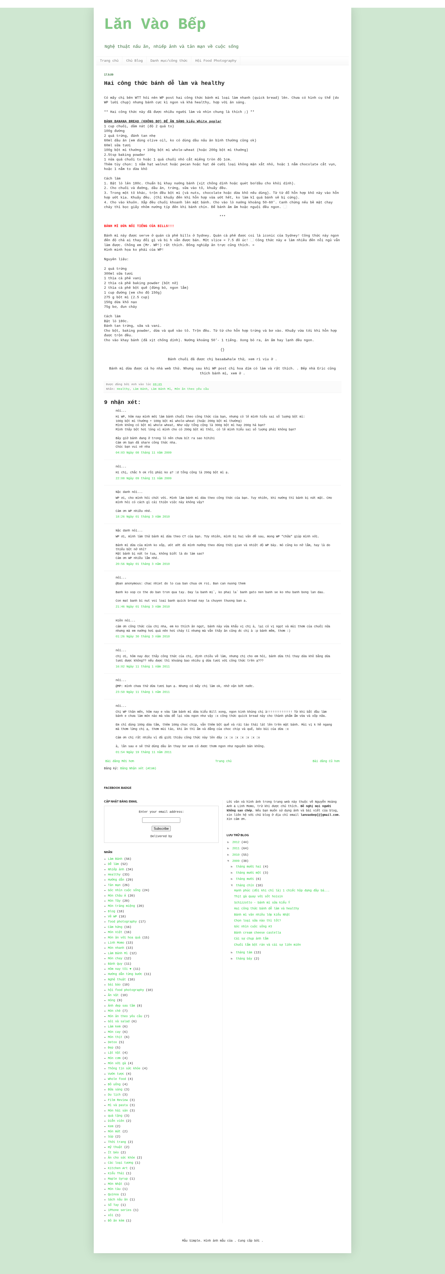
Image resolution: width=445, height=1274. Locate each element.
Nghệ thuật (117, 979)
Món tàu (114, 1189)
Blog (111, 911)
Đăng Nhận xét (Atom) (138, 768)
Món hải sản (118, 1111)
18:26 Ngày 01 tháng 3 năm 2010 (143, 517)
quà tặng (115, 1116)
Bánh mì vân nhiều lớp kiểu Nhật (262, 915)
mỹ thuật (115, 1147)
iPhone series (119, 1210)
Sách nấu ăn (118, 1199)
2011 (235, 848)
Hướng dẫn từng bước (125, 974)
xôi (110, 1215)
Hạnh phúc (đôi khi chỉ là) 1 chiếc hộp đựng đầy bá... (282, 890)
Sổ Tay (113, 1205)
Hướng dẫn (116, 880)
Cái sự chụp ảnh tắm (251, 939)
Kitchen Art (118, 1168)
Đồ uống (114, 1084)
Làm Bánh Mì (161, 389)
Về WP (112, 916)
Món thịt (115, 1037)
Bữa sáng (115, 1089)
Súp (110, 1137)
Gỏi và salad (119, 1021)
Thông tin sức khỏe (124, 1068)
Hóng (111, 1000)
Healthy (123, 389)
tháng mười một (248, 873)
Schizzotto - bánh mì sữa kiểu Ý (262, 903)
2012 (235, 842)
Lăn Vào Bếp (155, 24)
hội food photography (126, 990)
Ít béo (113, 1152)
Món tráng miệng (121, 906)
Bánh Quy (115, 964)
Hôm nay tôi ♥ (119, 969)
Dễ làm (113, 864)
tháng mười (245, 879)
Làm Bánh (140, 389)
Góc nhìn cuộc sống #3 (253, 926)
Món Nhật (115, 1184)
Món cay (114, 1032)
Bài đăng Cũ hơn (326, 761)
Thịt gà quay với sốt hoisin (258, 896)
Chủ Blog (134, 61)
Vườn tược (116, 1074)
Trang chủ (109, 61)
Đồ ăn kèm (116, 1221)
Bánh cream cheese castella (257, 933)
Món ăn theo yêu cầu (192, 389)
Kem (110, 1126)
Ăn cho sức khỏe (121, 1158)
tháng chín (245, 885)
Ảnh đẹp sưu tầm (121, 1006)
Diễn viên (116, 1121)
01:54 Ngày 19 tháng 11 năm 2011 (144, 752)
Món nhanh (116, 948)
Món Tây (114, 901)
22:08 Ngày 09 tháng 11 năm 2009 (144, 478)
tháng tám (244, 952)
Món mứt (114, 1131)
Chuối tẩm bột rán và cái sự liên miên (267, 945)
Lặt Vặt (114, 1053)
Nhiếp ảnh (116, 869)
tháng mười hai (248, 867)
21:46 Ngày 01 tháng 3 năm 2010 (143, 607)
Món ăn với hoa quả (124, 937)
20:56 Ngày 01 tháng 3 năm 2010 (143, 564)
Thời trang (117, 1142)
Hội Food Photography (215, 61)
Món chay (115, 958)
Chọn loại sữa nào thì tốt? (257, 921)
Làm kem (114, 1026)
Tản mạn (114, 885)
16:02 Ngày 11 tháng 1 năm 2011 (143, 666)
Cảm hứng (115, 927)
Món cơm (114, 1058)
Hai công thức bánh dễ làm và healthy (266, 908)
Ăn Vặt (113, 995)
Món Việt (115, 932)
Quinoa (113, 1194)
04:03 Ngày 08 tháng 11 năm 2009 (144, 453)
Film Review (118, 1100)
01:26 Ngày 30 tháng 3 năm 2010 (143, 636)
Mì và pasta (118, 1105)
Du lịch (114, 1095)
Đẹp (110, 1048)
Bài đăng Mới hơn (119, 761)
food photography (122, 922)
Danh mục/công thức (168, 61)
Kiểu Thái (116, 1173)
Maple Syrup (118, 1179)
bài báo (114, 985)
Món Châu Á (117, 896)
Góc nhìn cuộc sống (124, 890)
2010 (235, 855)
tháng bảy (244, 959)
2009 (235, 861)
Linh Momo (116, 943)
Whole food (117, 1079)
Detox (112, 1042)
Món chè (114, 1011)
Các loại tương (120, 1163)
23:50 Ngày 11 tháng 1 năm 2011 (143, 692)
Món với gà (117, 1063)
